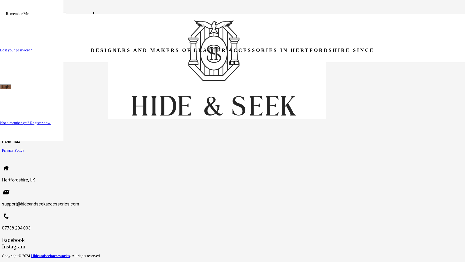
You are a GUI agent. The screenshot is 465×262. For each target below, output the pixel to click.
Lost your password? (16, 50)
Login (5, 87)
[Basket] (333, 32)
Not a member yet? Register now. (25, 123)
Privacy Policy (13, 150)
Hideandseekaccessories (50, 256)
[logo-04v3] (217, 117)
